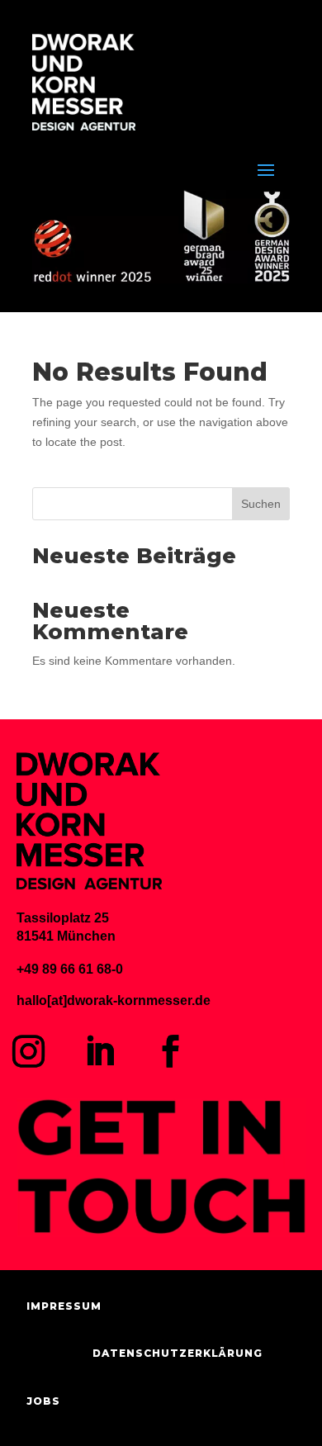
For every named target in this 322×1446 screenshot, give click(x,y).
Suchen (261, 503)
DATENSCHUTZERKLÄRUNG (177, 1353)
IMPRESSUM (64, 1306)
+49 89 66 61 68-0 (70, 969)
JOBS (43, 1401)
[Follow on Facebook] (171, 1051)
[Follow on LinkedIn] (100, 1051)
